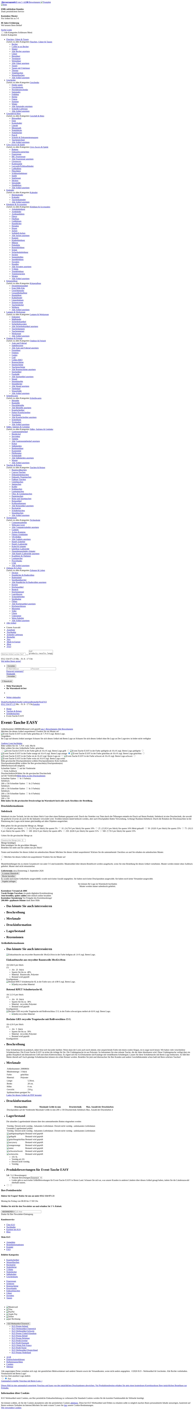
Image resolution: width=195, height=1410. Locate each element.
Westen (15, 276)
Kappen (15, 238)
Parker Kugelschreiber (21, 412)
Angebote (10, 630)
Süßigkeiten (17, 446)
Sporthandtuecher (19, 580)
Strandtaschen (17, 513)
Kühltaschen (17, 489)
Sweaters (15, 262)
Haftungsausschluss (14, 1362)
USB (14, 563)
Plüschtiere (16, 171)
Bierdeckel (16, 434)
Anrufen (36, 704)
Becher (15, 44)
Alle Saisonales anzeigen (22, 106)
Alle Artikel (11, 623)
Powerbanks (17, 561)
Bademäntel (17, 577)
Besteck (15, 589)
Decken (15, 573)
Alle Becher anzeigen (21, 51)
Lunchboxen (17, 594)
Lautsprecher (17, 558)
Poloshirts (16, 245)
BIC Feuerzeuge (18, 156)
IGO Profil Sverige (20, 1340)
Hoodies (15, 264)
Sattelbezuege (17, 345)
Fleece (14, 216)
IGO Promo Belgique (21, 1338)
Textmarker (16, 422)
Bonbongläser (17, 448)
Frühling (15, 94)
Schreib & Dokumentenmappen (25, 137)
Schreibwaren (12, 396)
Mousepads (16, 128)
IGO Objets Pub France (22, 1345)
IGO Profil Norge (19, 1348)
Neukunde (10, 674)
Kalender (10, 190)
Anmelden (11, 666)
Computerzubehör (19, 522)
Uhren (14, 613)
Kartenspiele (17, 164)
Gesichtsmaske (18, 290)
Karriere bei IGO (13, 1229)
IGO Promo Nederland (21, 1352)
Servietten (16, 436)
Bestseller (10, 637)
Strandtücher (17, 384)
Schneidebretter (18, 597)
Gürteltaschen (17, 482)
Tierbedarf (16, 388)
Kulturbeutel (17, 298)
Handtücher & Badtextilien (23, 575)
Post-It (14, 135)
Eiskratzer (16, 317)
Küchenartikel (17, 587)
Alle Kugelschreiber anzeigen (24, 417)
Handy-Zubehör (18, 542)
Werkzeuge (16, 333)
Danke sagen (17, 85)
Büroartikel (16, 118)
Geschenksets (17, 87)
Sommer (15, 101)
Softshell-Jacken (18, 233)
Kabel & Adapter (19, 546)
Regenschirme (18, 362)
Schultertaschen (18, 510)
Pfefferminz (16, 453)
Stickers (15, 180)
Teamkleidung (18, 271)
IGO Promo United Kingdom (24, 1333)
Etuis (14, 121)
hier (65, 1405)
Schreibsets (16, 420)
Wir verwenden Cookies (11, 1408)
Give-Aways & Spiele (15, 144)
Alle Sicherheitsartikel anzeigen (25, 326)
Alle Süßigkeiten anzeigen (23, 458)
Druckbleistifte (18, 405)
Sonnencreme (17, 302)
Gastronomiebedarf (20, 431)
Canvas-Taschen (18, 472)
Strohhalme (16, 599)
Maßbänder (16, 319)
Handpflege (16, 295)
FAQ (8, 646)
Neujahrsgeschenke (20, 89)
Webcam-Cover (18, 525)
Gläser (14, 54)
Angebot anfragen (9, 881)
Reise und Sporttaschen (21, 498)
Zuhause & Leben (13, 568)
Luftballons (16, 168)
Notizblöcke (17, 130)
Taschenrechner (18, 140)
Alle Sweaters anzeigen (21, 266)
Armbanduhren (18, 214)
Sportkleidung (17, 259)
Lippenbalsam (17, 300)
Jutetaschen (16, 484)
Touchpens (16, 415)
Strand (14, 379)
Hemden (15, 226)
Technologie (11, 518)
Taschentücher (18, 305)
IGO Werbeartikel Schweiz (23, 1331)
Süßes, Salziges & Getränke (18, 427)
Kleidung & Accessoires (16, 204)
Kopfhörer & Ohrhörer (21, 556)
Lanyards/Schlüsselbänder (23, 166)
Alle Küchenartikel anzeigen (24, 604)
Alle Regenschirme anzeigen (24, 369)
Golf (14, 357)
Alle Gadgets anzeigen (21, 539)
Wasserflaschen (18, 75)
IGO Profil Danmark (20, 1343)
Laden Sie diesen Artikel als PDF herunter (24, 1095)
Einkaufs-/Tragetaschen (21, 477)
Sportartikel (16, 372)
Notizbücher (17, 133)
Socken (15, 255)
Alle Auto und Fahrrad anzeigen (25, 348)
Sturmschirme (17, 365)
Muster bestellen (8, 876)
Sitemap (9, 1366)
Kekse (14, 443)
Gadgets (15, 530)
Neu (8, 639)
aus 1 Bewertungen (57, 729)
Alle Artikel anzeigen (20, 78)
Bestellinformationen (15, 1245)
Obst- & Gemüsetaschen (22, 494)
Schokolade (16, 455)
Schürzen (10, 1283)
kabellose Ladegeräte (20, 549)
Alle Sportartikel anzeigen (22, 376)
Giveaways (16, 161)
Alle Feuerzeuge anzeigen (22, 159)
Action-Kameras (18, 532)
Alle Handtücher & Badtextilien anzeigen (29, 582)
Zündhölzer (16, 185)
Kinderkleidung (18, 240)
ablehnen (74, 1403)
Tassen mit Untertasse (21, 68)
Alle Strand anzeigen (20, 386)
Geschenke (11, 80)
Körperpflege (12, 281)
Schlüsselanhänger (19, 173)
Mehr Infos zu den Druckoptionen (31, 776)
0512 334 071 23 (8, 704)
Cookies (9, 1364)
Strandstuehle (17, 381)
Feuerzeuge (16, 154)
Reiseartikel (16, 501)
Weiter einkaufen (13, 697)
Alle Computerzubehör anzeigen (25, 527)
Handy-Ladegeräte (19, 544)
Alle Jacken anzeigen (20, 235)
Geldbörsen (16, 221)
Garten (14, 355)
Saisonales (16, 92)
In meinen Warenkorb (10, 873)
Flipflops (15, 219)
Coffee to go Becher (20, 46)
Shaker (15, 49)
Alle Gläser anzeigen (20, 63)
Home (9, 709)
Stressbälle (16, 183)
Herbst (14, 97)
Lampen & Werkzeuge (15, 312)
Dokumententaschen (20, 475)
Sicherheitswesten (19, 324)
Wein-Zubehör (18, 618)
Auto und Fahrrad (19, 343)
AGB (8, 1357)
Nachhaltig (11, 632)
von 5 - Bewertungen (20, 2)
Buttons (15, 149)
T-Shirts (15, 269)
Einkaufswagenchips (20, 152)
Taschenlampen (18, 329)
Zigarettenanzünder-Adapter (23, 551)
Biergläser (16, 56)
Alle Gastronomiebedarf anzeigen (26, 441)
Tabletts (15, 439)
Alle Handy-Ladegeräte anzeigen (25, 553)
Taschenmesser (18, 331)
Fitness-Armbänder (20, 534)
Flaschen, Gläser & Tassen (17, 39)
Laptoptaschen (18, 491)
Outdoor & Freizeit (14, 338)
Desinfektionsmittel (20, 286)
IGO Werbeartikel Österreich (18, 1324)
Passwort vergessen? (15, 671)
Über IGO (10, 1225)
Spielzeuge (16, 178)
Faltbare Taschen (19, 479)
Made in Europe (13, 642)
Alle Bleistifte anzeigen (21, 408)
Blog (8, 644)
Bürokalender (17, 195)
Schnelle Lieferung (20, 109)
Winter (14, 104)
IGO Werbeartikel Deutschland (25, 1350)
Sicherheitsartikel (19, 321)
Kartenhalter (17, 123)
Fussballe (16, 374)
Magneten (16, 608)
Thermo (15, 70)
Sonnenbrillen (17, 257)
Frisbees (15, 353)
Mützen (15, 243)
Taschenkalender (19, 200)
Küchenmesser (18, 592)
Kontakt (9, 1247)
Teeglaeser (16, 58)
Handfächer (16, 223)
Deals (3, 702)
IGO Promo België (20, 1336)
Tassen (14, 66)
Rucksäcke (16, 508)
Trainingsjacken (18, 274)
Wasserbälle (17, 391)
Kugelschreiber (18, 410)
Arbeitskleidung (18, 209)
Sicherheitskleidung (20, 252)
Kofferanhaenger (19, 503)
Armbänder (16, 211)
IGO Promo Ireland (20, 1326)
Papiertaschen (17, 496)
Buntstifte (16, 403)
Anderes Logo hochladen (11, 743)
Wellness (15, 307)
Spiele (14, 176)
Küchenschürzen (19, 606)
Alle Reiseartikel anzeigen (23, 506)
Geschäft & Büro (13, 113)
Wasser (15, 460)
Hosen (14, 228)
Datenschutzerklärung (15, 1359)
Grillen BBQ (17, 360)
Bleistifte (15, 400)
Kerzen (15, 585)
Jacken (14, 231)
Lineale (15, 125)
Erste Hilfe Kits (18, 288)
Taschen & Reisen (14, 465)
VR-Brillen (16, 537)
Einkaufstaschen (13, 1291)
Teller (14, 611)
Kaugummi (16, 451)
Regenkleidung (18, 247)
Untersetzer (16, 616)
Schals (14, 250)
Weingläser (16, 61)
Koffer (14, 487)
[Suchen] (27, 654)
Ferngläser (16, 350)
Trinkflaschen (17, 73)
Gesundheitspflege (19, 293)
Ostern (14, 99)
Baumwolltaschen (19, 470)
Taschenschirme (18, 367)
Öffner (14, 601)
